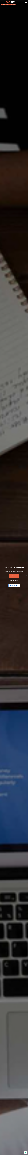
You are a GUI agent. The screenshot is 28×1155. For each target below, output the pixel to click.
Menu (25, 3)
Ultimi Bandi (14, 576)
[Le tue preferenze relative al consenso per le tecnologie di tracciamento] (25, 1152)
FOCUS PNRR (14, 585)
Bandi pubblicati (14, 580)
